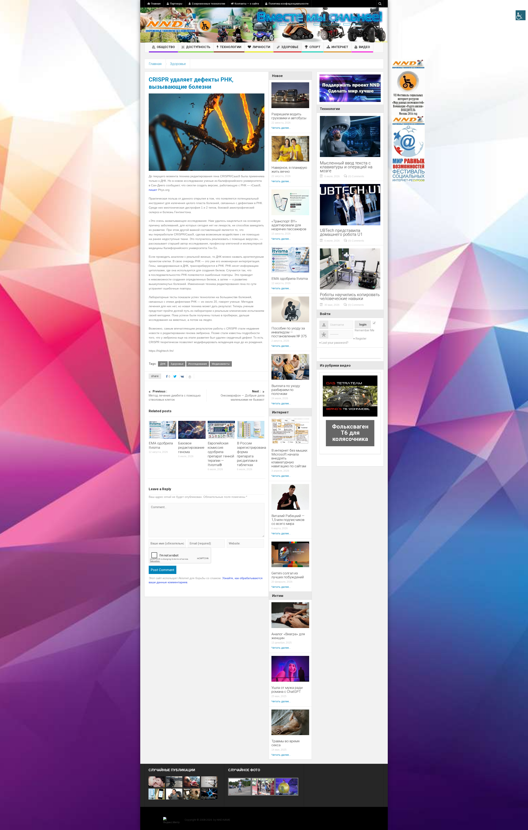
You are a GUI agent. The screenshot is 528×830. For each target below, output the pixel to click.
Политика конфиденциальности (288, 3)
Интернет (339, 47)
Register (361, 338)
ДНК (163, 363)
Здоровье (289, 47)
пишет (153, 189)
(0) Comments (356, 176)
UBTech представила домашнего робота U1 (341, 232)
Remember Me (364, 330)
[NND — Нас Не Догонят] (178, 25)
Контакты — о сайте (247, 3)
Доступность (198, 47)
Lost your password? (335, 342)
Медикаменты (221, 363)
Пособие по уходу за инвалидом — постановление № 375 (288, 332)
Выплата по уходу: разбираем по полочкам (286, 390)
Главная (155, 3)
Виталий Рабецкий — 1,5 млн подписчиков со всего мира (287, 520)
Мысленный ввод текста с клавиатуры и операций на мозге (346, 167)
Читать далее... (281, 127)
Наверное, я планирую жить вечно (289, 170)
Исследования (197, 363)
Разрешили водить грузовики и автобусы (288, 116)
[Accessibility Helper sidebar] (521, 15)
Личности (261, 47)
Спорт (314, 47)
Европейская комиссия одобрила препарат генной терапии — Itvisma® (221, 454)
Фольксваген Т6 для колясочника (350, 432)
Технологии (230, 47)
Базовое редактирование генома (191, 447)
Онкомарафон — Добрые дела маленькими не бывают (242, 395)
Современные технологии (208, 3)
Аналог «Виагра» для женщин (288, 636)
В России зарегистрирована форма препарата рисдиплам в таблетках (251, 454)
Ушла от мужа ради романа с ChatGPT (287, 690)
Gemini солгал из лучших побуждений (287, 575)
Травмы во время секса (285, 743)
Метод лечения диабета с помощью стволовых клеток (175, 395)
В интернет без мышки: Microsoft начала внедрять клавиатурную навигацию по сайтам (289, 458)
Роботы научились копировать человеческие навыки (350, 297)
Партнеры (176, 3)
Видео (364, 47)
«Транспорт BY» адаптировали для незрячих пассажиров (288, 225)
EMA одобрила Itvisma (289, 279)
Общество (166, 47)
